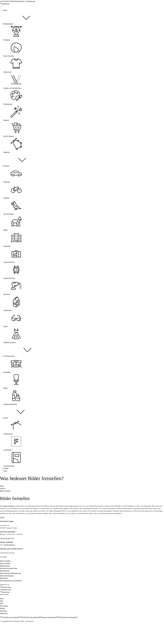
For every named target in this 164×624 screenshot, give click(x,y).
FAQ (1, 603)
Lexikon (2, 488)
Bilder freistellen (5, 491)
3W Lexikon (4, 606)
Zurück (2, 517)
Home (2, 486)
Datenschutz (4, 613)
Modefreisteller (4, 571)
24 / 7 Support (27, 1)
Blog (1, 601)
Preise (2, 598)
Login (33, 1)
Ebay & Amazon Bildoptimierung (10, 573)
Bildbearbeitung (5, 566)
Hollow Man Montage (7, 576)
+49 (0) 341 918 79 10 (7, 538)
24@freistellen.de (17, 1)
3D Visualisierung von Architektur (10, 580)
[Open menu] (0, 6)
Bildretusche (4, 578)
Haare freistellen (5, 563)
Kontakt (2, 608)
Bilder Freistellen (9, 506)
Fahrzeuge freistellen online (8, 568)
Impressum (3, 611)
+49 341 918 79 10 (6, 1)
